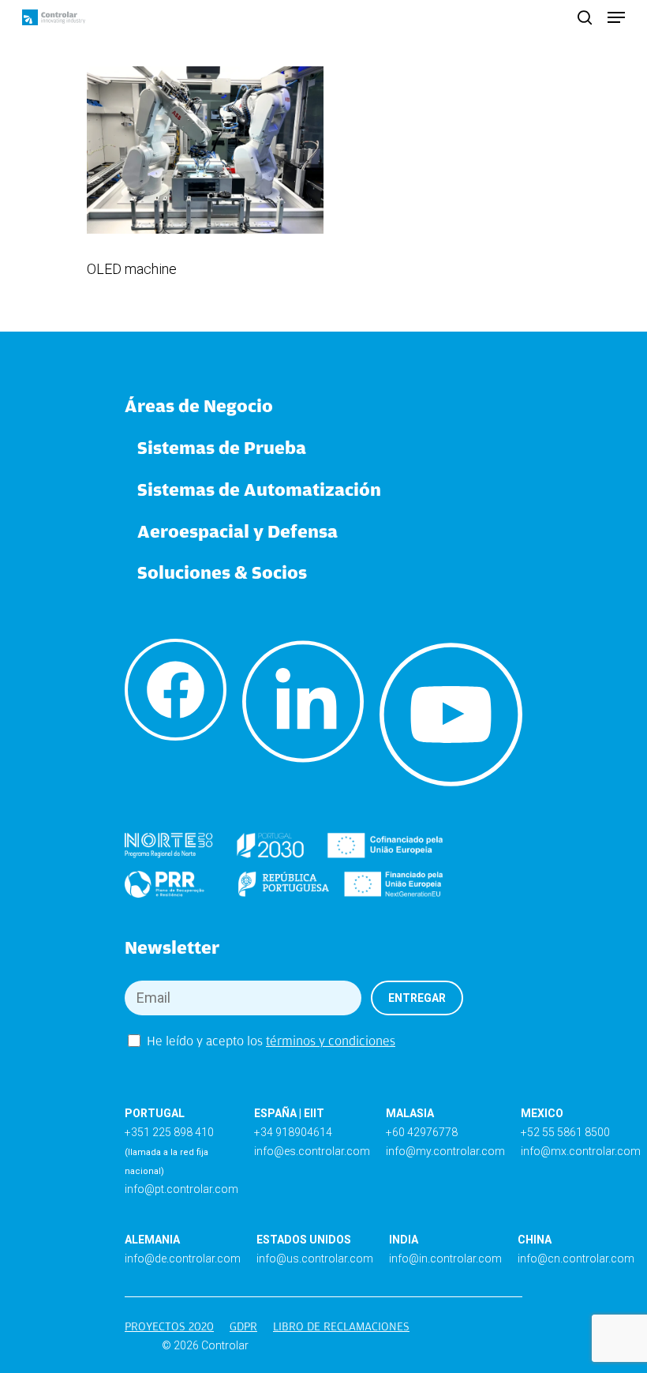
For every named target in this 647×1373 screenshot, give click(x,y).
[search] (585, 17)
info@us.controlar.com (314, 1258)
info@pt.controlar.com (181, 1189)
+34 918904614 (293, 1132)
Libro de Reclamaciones (341, 1326)
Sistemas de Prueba (221, 447)
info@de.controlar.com (183, 1258)
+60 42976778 (422, 1132)
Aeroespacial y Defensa (237, 531)
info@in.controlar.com (445, 1258)
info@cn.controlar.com (576, 1258)
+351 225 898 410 (169, 1132)
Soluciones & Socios (222, 572)
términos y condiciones (330, 1041)
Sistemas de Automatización (259, 489)
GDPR (243, 1326)
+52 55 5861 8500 (565, 1132)
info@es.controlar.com (312, 1151)
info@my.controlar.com (445, 1151)
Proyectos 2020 (169, 1326)
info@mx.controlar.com (581, 1151)
